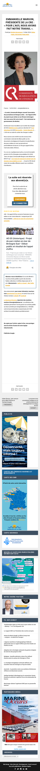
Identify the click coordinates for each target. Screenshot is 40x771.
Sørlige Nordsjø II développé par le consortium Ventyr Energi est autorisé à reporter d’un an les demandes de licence (20, 677)
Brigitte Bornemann (17, 32)
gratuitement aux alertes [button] (14, 293)
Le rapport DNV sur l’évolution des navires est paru (19, 631)
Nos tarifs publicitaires (15, 766)
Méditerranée (13, 128)
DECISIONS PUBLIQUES (22, 34)
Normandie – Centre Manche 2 (25, 130)
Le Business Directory (10, 300)
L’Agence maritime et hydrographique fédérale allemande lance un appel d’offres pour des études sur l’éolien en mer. (20, 643)
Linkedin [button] (16, 296)
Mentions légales (26, 766)
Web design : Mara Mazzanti (10, 764)
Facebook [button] (23, 296)
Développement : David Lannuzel (27, 764)
